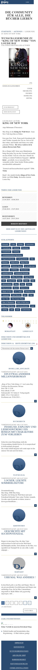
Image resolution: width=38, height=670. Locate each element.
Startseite (6, 31)
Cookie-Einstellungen (19, 668)
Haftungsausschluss (19, 664)
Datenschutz (19, 647)
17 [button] (30, 323)
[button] (29, 2)
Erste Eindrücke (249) (25, 343)
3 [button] (8, 320)
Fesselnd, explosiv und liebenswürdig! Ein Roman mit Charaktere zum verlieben (18, 430)
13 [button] (36, 320)
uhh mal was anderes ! (20, 577)
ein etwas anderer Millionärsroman (15, 375)
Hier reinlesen (10, 112)
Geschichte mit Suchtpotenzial (13, 532)
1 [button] (3, 320)
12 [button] (33, 320)
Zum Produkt (9, 107)
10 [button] (27, 320)
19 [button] (36, 323)
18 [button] (33, 323)
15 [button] (25, 323)
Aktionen (18, 31)
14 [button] (22, 323)
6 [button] (17, 320)
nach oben (28, 610)
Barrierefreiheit (19, 659)
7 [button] (19, 320)
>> (29, 603)
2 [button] (6, 320)
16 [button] (27, 323)
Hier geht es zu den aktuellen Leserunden (20, 230)
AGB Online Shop (19, 655)
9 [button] (25, 320)
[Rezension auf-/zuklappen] (35, 401)
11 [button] (30, 320)
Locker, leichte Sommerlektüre (13, 482)
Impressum (19, 643)
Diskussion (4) (7, 343)
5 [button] (14, 320)
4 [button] (11, 320)
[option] (19, 15)
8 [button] (22, 320)
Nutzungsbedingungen (19, 651)
